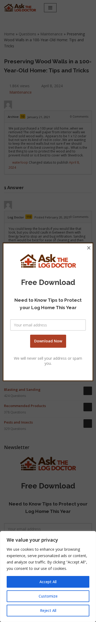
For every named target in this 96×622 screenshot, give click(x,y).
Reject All (48, 610)
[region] (48, 576)
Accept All (48, 581)
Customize (48, 596)
